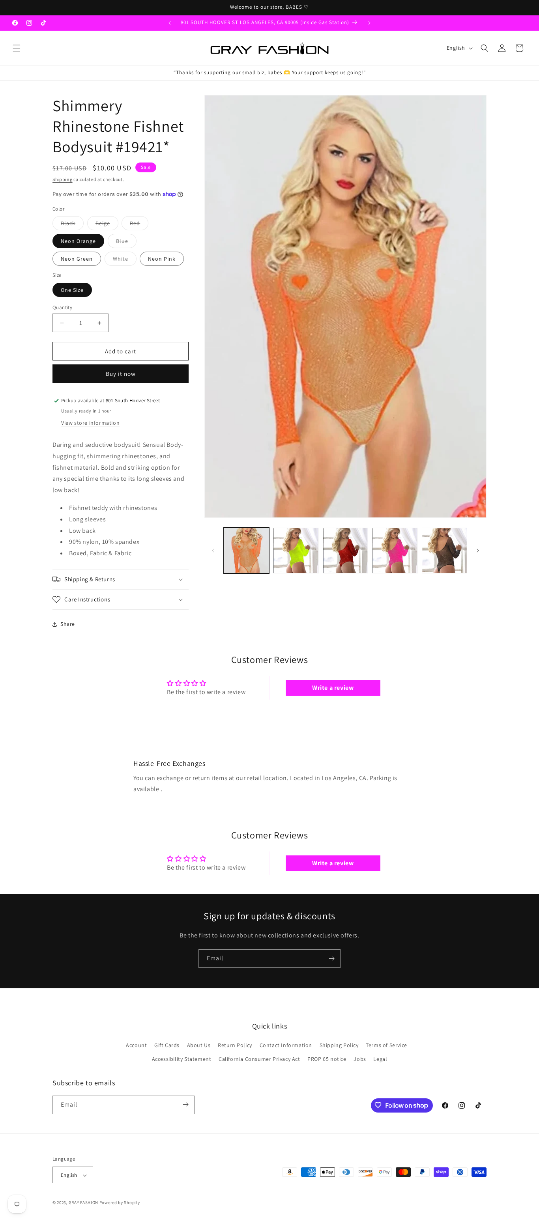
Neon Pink (162, 258)
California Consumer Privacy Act (259, 1059)
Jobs (360, 1059)
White (125, 260)
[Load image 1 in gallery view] (246, 550)
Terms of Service (386, 1045)
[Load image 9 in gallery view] (295, 550)
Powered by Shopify (119, 1203)
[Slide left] (213, 550)
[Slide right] (478, 550)
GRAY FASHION (83, 1203)
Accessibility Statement (181, 1059)
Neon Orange (78, 241)
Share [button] (67, 623)
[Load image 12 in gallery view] (444, 550)
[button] (16, 48)
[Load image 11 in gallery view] (394, 550)
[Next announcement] (369, 22)
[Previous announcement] (169, 22)
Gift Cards (167, 1045)
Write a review (333, 687)
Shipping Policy (339, 1045)
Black (72, 224)
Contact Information (286, 1045)
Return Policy (235, 1045)
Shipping (62, 179)
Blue (126, 242)
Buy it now (121, 373)
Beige (106, 224)
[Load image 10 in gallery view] (345, 550)
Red (139, 224)
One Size (72, 289)
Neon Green (77, 258)
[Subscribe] (331, 958)
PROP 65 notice (326, 1059)
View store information (90, 422)
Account (136, 1045)
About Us (199, 1045)
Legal (380, 1059)
